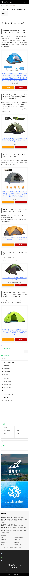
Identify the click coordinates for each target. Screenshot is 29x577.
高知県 (7, 529)
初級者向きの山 (7, 365)
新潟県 (15, 519)
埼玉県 (15, 520)
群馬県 (12, 520)
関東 (18, 430)
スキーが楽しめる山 (8, 400)
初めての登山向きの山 (9, 362)
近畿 (18, 433)
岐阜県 (8, 524)
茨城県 (5, 520)
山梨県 (12, 519)
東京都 (22, 520)
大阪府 (5, 525)
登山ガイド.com (14, 565)
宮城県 (5, 517)
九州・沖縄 (19, 437)
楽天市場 (21, 87)
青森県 (22, 517)
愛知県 (12, 524)
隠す (6, 13)
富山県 (8, 519)
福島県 (15, 517)
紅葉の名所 (6, 378)
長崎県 (3, 532)
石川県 (19, 519)
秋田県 (19, 517)
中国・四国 (6, 437)
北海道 (5, 427)
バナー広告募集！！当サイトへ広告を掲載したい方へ (12, 570)
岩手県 (12, 517)
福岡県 (25, 530)
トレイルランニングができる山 (10, 390)
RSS (16, 567)
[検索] (24, 2)
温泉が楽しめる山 (8, 384)
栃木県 (8, 520)
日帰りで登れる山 (8, 387)
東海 (5, 433)
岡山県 (11, 527)
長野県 (25, 519)
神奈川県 (4, 522)
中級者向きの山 (7, 368)
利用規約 (24, 570)
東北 (18, 427)
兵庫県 (15, 525)
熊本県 (21, 530)
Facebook (14, 567)
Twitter (12, 567)
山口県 (7, 527)
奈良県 (19, 525)
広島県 (18, 527)
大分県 (11, 530)
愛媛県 (25, 527)
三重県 (5, 524)
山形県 (8, 517)
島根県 (14, 527)
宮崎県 (14, 530)
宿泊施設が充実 (7, 381)
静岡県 (15, 524)
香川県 (3, 529)
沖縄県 (18, 530)
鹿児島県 (7, 532)
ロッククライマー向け (9, 394)
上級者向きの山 (7, 371)
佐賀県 (7, 530)
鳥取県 (10, 529)
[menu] (27, 2)
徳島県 (21, 527)
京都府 (8, 525)
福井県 (22, 519)
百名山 (5, 358)
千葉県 (19, 520)
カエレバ (16, 83)
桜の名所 (6, 374)
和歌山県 (22, 525)
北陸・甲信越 (7, 430)
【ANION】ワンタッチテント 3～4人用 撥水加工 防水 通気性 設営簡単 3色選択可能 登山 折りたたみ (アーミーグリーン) (14, 140)
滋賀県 (12, 525)
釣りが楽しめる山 (8, 397)
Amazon (8, 87)
